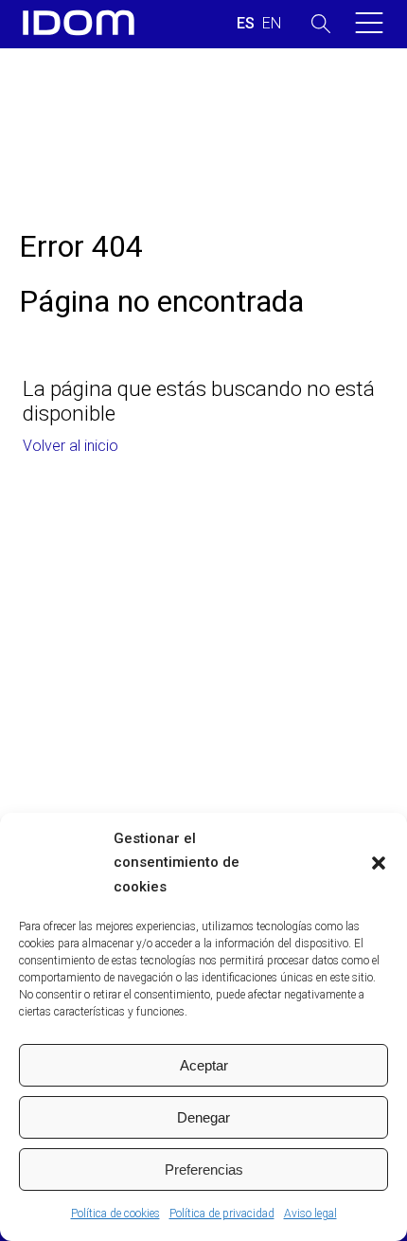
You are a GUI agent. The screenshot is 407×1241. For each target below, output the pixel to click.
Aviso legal (310, 1213)
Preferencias (204, 1169)
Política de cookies (115, 1213)
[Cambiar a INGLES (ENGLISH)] (271, 24)
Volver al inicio (70, 446)
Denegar (203, 1117)
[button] (378, 863)
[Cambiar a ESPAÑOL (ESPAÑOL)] (246, 24)
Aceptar (204, 1065)
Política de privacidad (221, 1213)
